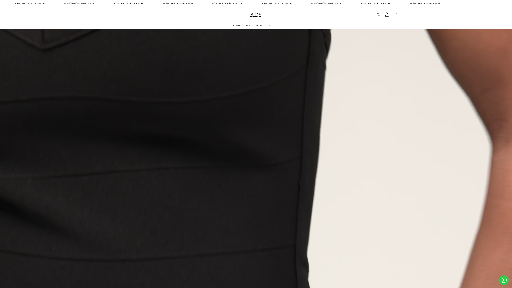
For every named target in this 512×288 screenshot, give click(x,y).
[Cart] (395, 14)
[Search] (378, 14)
